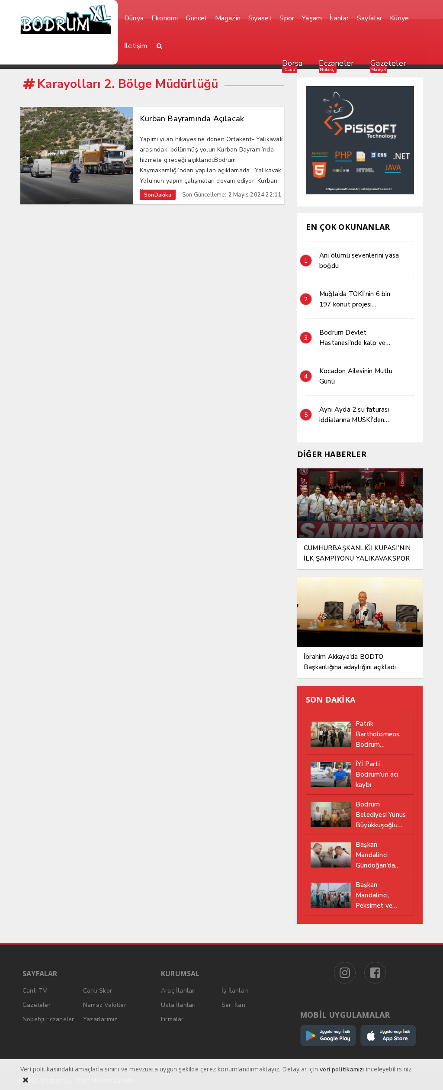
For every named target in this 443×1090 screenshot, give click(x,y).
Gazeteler (388, 63)
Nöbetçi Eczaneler (48, 1019)
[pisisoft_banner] (360, 192)
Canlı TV (35, 991)
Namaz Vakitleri (105, 1005)
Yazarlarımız (100, 1019)
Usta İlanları (178, 1005)
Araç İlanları (178, 991)
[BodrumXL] (65, 19)
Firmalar (172, 1019)
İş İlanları (235, 991)
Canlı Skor (97, 991)
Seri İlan (233, 1005)
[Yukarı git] (426, 1073)
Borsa (292, 63)
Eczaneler (336, 63)
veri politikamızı (342, 1069)
